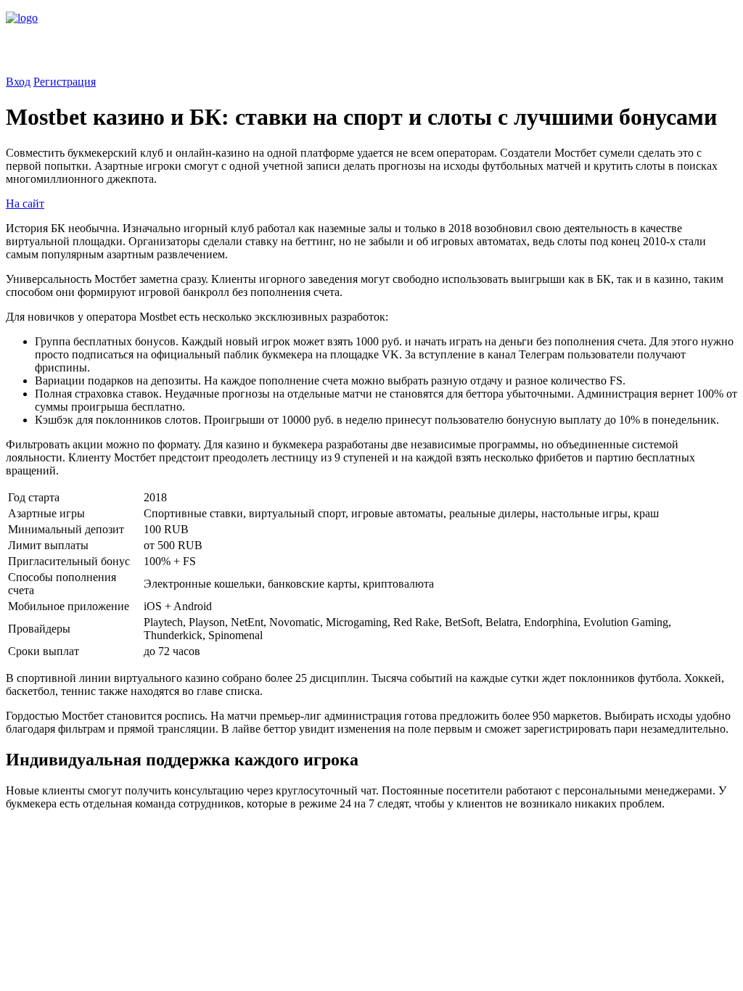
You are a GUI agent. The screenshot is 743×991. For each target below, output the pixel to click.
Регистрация (64, 81)
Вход (18, 81)
